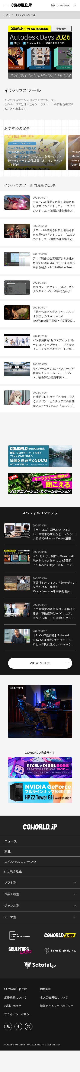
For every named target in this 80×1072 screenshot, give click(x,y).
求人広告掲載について (54, 997)
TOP (6, 14)
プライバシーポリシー (18, 1014)
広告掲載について (15, 997)
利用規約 (45, 989)
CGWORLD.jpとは (15, 989)
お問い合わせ (12, 1005)
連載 (7, 851)
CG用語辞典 (13, 872)
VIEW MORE (40, 663)
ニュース (10, 841)
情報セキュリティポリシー (56, 1005)
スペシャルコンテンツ (20, 861)
